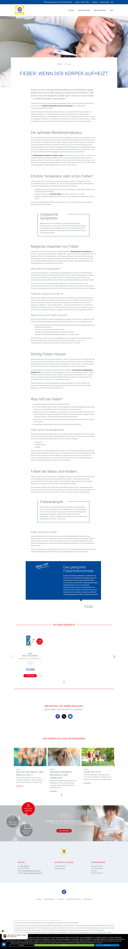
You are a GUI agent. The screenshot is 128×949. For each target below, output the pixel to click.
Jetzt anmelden (64, 831)
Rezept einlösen (105, 2)
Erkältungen (69, 298)
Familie (59, 64)
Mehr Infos (107, 945)
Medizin (52, 769)
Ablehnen (21, 945)
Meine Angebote (100, 10)
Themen (71, 10)
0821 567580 (85, 2)
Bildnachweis (88, 899)
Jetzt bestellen (30, 675)
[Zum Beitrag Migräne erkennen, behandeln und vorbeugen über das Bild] (64, 757)
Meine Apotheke (84, 10)
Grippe (84, 298)
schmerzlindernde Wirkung (79, 451)
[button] (115, 655)
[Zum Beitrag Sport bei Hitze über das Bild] (98, 757)
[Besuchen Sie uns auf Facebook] (64, 892)
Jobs (111, 10)
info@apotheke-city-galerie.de (31, 871)
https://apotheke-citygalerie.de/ (32, 873)
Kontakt (38, 899)
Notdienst (95, 2)
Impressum (60, 899)
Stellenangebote (49, 899)
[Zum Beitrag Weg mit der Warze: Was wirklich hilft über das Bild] (30, 757)
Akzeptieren (64, 945)
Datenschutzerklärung (74, 899)
